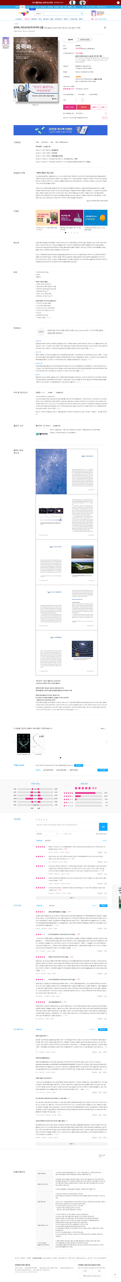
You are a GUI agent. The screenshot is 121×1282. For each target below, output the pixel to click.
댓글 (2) (59, 1115)
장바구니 (103, 6)
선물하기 (94, 107)
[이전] (19, 69)
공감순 (94, 905)
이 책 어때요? (102, 770)
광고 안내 (90, 1258)
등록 (103, 827)
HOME (17, 7)
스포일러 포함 (67, 833)
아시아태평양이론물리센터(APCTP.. (74, 162)
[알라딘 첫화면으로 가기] (24, 13)
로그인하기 (79, 765)
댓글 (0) (67, 852)
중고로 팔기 (79, 113)
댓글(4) (54, 973)
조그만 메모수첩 (40, 1115)
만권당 (32, 7)
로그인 (83, 6)
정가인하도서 (58, 19)
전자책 (27, 7)
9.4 (73, 89)
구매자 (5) (39, 905)
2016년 (88, 162)
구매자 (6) (39, 840)
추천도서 (66, 19)
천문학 (48, 153)
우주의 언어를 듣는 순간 (23, 754)
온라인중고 (50, 7)
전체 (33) (47, 840)
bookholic (38, 928)
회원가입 (88, 6)
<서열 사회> (65, 429)
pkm (50, 862)
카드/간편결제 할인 (68, 94)
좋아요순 (92, 1029)
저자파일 (50, 392)
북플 (92, 19)
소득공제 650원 (93, 94)
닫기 (118, 2)
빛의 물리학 (38, 754)
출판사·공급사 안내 (81, 1258)
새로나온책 (46, 19)
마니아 (38, 770)
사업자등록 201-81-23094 (30, 1268)
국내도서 (22, 7)
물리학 (48, 150)
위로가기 (115, 1275)
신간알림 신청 (46, 146)
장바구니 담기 (70, 107)
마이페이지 (92, 6)
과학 (43, 150)
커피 (75, 7)
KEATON (51, 874)
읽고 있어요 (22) (61, 770)
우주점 (61, 7)
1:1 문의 (85, 1271)
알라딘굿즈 (43, 7)
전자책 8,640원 (84, 40)
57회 (76, 159)
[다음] (52, 69)
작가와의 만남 (73, 19)
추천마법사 (34, 19)
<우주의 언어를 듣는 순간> (48, 411)
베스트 (40, 19)
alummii (50, 852)
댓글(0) (55, 928)
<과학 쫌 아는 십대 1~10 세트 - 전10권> (84, 411)
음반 (65, 7)
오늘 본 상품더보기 (102, 1155)
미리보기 (37, 105)
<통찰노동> (58, 429)
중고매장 (56, 7)
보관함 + (103, 107)
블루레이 (70, 7)
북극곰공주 (51, 893)
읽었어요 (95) (74, 770)
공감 (105, 852)
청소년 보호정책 (47, 1258)
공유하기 (104, 27)
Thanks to (100, 852)
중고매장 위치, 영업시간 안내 (93, 1276)
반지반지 (51, 883)
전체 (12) (51, 905)
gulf (36, 1018)
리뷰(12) (85, 89)
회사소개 (17, 1258)
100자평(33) (78, 89)
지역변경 (93, 81)
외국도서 (37, 7)
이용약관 (29, 1258)
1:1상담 (78, 1172)
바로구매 (83, 107)
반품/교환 (84, 1172)
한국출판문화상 (68, 159)
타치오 (37, 951)
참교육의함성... (39, 996)
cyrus (37, 1092)
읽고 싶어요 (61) (48, 770)
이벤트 (51, 19)
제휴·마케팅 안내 (62, 1258)
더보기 (48, 317)
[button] (65, 232)
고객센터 (98, 6)
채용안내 (23, 1258)
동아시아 (25, 31)
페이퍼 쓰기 (103, 1029)
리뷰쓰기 (103, 905)
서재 (96, 19)
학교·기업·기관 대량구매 (100, 1258)
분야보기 (19, 19)
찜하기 (104, 1052)
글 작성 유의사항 (101, 833)
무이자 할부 (81, 94)
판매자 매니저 (71, 1258)
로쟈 (37, 1052)
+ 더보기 (56, 925)
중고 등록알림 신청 (68, 113)
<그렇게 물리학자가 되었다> (64, 411)
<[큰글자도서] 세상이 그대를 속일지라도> (81, 429)
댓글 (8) (54, 1092)
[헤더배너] (98, 13)
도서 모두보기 (46, 425)
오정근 (15, 31)
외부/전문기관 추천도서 (56, 159)
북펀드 (80, 19)
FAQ (99, 1271)
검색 (82, 13)
